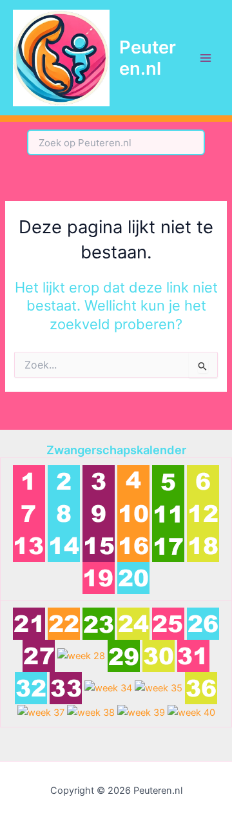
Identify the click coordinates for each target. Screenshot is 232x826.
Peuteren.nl (147, 57)
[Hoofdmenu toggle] (205, 58)
